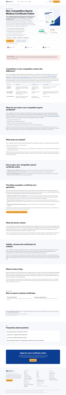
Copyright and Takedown (53, 379)
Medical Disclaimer (52, 378)
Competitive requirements (21, 40)
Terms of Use (51, 376)
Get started (33, 360)
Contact (29, 1)
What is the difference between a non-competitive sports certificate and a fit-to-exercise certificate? (25, 340)
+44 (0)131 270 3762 (40, 381)
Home (19, 1)
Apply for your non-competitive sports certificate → (17, 212)
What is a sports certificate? (29, 384)
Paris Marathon (26, 375)
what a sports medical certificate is (52, 116)
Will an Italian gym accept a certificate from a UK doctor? (17, 331)
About (26, 1)
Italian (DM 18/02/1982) (28, 378)
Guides (22, 1)
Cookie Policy (51, 375)
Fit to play (25, 381)
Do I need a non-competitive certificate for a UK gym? (17, 337)
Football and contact (27, 379)
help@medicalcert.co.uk (41, 380)
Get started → (56, 1)
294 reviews (45, 32)
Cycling (25, 373)
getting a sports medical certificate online (22, 77)
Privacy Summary (52, 373)
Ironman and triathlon (27, 376)
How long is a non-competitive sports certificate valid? (17, 334)
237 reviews (55, 32)
